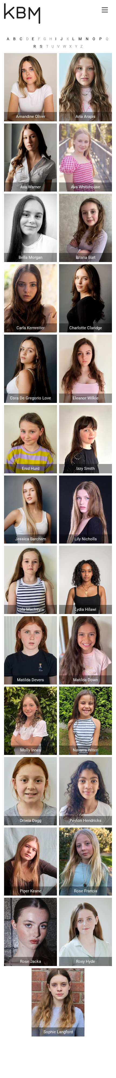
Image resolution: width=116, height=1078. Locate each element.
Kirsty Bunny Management (40, 13)
